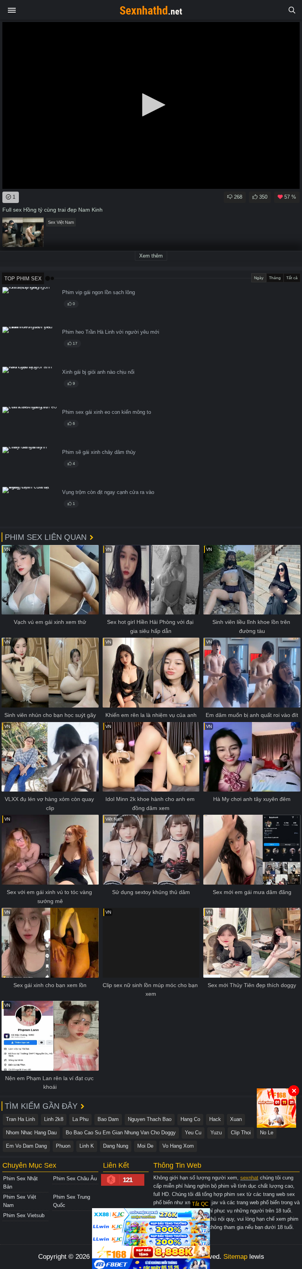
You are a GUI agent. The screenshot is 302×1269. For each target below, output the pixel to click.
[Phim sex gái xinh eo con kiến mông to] (29, 425)
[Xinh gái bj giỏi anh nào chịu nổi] (29, 385)
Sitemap (235, 1256)
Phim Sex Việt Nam (19, 1201)
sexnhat (249, 1178)
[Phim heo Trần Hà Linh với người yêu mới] (29, 345)
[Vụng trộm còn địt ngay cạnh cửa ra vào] (29, 505)
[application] (151, 105)
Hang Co (190, 1119)
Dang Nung (115, 1146)
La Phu (80, 1119)
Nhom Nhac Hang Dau (31, 1133)
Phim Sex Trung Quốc (71, 1201)
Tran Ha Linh (20, 1119)
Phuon (63, 1146)
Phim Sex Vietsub (23, 1215)
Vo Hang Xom (178, 1146)
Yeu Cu (193, 1133)
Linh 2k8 (53, 1119)
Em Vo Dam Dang (26, 1146)
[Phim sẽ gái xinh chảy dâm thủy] (29, 465)
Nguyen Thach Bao (149, 1119)
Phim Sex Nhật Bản (20, 1183)
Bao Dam (108, 1119)
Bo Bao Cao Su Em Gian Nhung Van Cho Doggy (121, 1133)
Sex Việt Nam (61, 222)
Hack (215, 1119)
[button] (151, 105)
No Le (266, 1133)
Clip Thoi (241, 1133)
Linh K (86, 1146)
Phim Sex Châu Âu (75, 1178)
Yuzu (216, 1133)
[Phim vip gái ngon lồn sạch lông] (29, 305)
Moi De (145, 1146)
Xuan (236, 1119)
